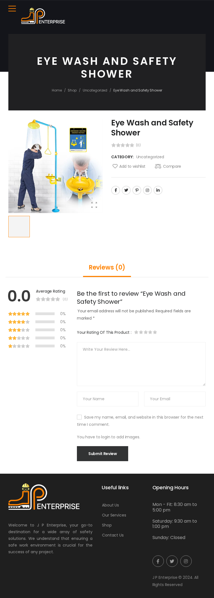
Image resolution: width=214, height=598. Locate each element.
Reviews (107, 267)
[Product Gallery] (94, 204)
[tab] (107, 267)
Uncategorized (95, 90)
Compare (172, 166)
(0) (138, 145)
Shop (72, 90)
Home (57, 90)
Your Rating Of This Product (104, 332)
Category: (122, 157)
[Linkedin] (158, 190)
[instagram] (186, 561)
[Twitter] (126, 190)
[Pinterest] (136, 190)
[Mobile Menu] (12, 8)
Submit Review (102, 453)
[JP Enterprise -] (43, 16)
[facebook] (158, 561)
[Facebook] (115, 190)
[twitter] (172, 561)
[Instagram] (147, 190)
